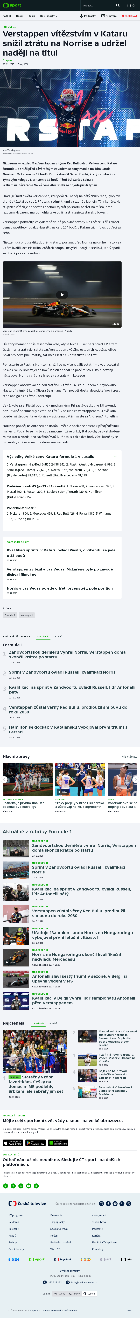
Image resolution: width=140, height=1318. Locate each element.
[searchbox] (98, 5)
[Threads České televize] (128, 1203)
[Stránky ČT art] (105, 1260)
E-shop (13, 1242)
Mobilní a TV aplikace (104, 1242)
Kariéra (96, 1235)
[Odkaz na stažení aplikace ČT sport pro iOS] (13, 1142)
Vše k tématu (129, 756)
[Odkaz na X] (21, 1186)
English (34, 1310)
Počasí (54, 1235)
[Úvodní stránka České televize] (28, 1203)
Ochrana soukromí (51, 1310)
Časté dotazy (16, 1249)
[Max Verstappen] (70, 108)
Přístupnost (71, 1310)
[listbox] (74, 1294)
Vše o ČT (55, 1249)
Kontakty (97, 1249)
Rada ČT (13, 1235)
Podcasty (97, 1228)
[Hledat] (118, 5)
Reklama (14, 1222)
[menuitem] (6, 16)
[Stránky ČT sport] (37, 1260)
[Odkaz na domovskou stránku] (17, 5)
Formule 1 (9, 26)
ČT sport (7, 60)
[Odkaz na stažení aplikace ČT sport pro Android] (35, 1142)
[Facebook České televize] (108, 1203)
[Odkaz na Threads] (36, 1186)
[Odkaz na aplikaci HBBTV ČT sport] (58, 1142)
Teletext (14, 1228)
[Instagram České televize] (101, 1203)
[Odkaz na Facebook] (13, 1186)
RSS (129, 1310)
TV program (16, 1215)
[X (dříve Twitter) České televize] (122, 1203)
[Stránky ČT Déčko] (86, 1260)
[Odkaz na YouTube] (28, 1186)
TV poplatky (57, 1222)
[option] (60, 1293)
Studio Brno (99, 1222)
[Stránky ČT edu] (126, 1260)
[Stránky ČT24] (14, 1260)
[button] (62, 294)
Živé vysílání (99, 1215)
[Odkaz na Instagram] (5, 1186)
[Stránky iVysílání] (62, 1260)
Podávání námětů (60, 1242)
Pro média (56, 1215)
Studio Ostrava (59, 1228)
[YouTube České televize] (115, 1203)
